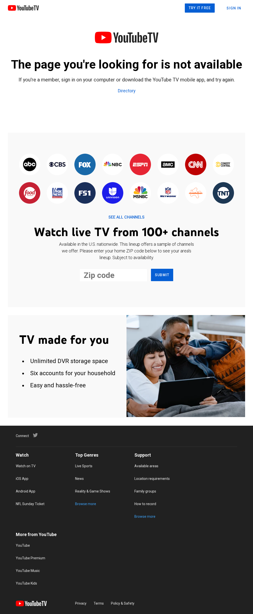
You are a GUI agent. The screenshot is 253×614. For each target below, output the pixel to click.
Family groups (145, 491)
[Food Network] (29, 193)
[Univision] (112, 193)
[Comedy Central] (223, 164)
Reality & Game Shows (92, 491)
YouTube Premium (30, 558)
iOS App (22, 479)
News (79, 479)
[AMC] (168, 164)
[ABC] (29, 164)
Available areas (146, 466)
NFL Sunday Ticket (30, 504)
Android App (25, 491)
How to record (145, 504)
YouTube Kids (26, 583)
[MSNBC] (140, 193)
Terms (99, 603)
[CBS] (57, 164)
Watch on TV (26, 466)
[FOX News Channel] (57, 193)
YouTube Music (28, 571)
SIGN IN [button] (234, 8)
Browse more (85, 504)
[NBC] (112, 164)
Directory (126, 91)
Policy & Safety (122, 603)
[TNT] (223, 193)
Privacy (80, 603)
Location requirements (152, 479)
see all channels (126, 217)
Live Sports (83, 466)
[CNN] (196, 164)
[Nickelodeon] (196, 193)
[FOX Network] (85, 164)
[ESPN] (140, 164)
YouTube (23, 545)
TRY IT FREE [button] (200, 8)
